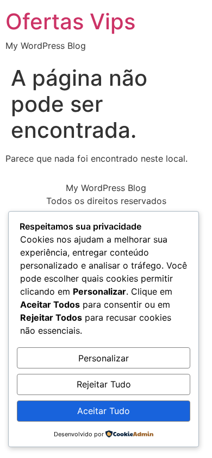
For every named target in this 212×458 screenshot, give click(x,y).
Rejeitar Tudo (104, 384)
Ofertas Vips (70, 21)
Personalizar (103, 358)
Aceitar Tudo (103, 410)
